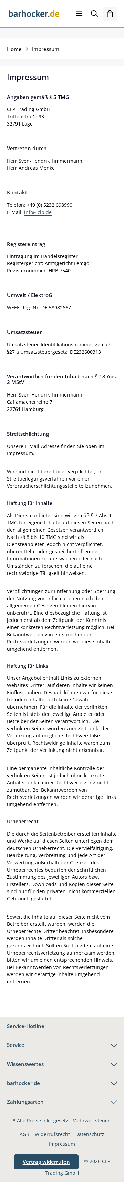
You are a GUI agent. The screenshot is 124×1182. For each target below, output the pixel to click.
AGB (24, 1134)
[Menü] (79, 14)
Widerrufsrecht (52, 1134)
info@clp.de (38, 212)
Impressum (62, 1143)
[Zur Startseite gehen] (34, 13)
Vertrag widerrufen (46, 1161)
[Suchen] (94, 14)
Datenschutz (89, 1134)
